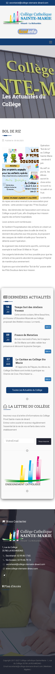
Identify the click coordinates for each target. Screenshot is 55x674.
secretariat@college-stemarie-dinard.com (28, 3)
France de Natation (26, 334)
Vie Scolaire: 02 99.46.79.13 (18, 560)
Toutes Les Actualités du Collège (27, 390)
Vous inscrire (44, 441)
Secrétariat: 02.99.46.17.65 (18, 556)
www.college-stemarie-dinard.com (22, 568)
